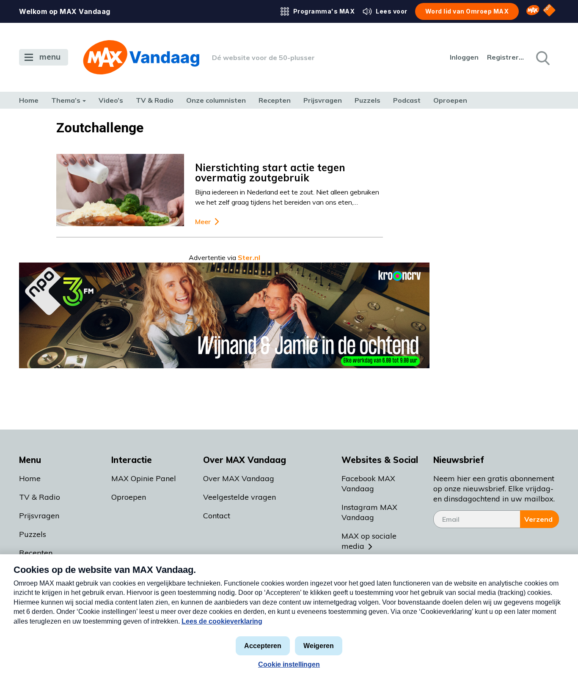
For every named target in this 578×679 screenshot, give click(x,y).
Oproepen (450, 100)
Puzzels (367, 100)
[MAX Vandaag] (141, 57)
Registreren (506, 57)
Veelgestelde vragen (239, 497)
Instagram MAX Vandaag (369, 512)
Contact (216, 515)
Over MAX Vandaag (238, 478)
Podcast (407, 100)
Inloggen (464, 57)
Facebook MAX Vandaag (368, 483)
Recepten (275, 100)
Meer (203, 222)
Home (29, 100)
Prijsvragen (322, 100)
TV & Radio (154, 100)
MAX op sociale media (368, 541)
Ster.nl (249, 257)
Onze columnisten (216, 100)
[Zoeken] (542, 57)
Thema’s (65, 100)
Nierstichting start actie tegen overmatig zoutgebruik (270, 172)
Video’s (111, 100)
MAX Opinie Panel (143, 478)
